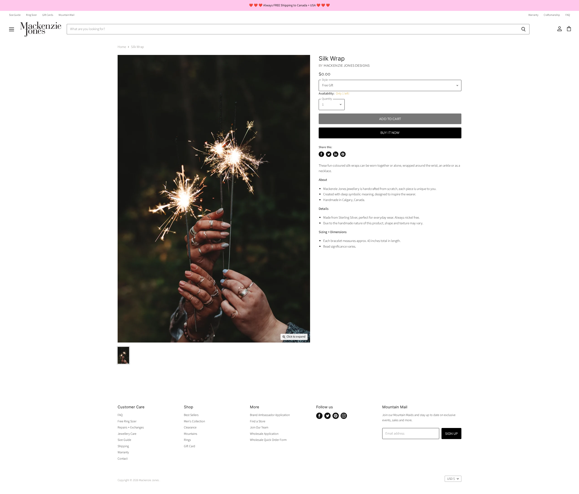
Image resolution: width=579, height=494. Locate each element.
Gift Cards (47, 15)
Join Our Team (259, 427)
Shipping (123, 446)
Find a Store (257, 421)
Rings (187, 440)
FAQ (567, 15)
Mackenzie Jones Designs (347, 65)
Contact (123, 458)
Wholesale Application (264, 434)
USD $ (451, 479)
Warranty (533, 15)
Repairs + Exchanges (131, 427)
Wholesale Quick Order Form (268, 440)
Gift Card (189, 446)
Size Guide (15, 15)
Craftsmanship (552, 15)
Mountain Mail (66, 15)
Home (122, 47)
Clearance (190, 427)
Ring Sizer (31, 15)
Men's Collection (194, 421)
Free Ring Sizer (127, 421)
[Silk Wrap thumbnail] (123, 355)
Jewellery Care (127, 434)
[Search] (523, 29)
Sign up (451, 433)
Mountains (190, 434)
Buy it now (390, 132)
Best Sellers (191, 415)
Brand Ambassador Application (270, 415)
